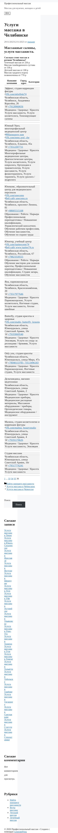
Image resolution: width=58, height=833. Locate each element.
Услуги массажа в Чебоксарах (20, 486)
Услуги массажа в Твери (8, 533)
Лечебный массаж (15, 818)
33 (9, 478)
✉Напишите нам (14, 134)
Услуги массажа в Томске (8, 656)
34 (12, 478)
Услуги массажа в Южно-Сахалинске (8, 543)
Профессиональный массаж (17, 3)
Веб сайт (16, 198)
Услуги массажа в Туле (8, 649)
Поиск (7, 500)
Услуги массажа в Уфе (8, 596)
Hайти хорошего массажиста (20, 484)
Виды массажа (14, 808)
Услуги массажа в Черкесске (20, 489)
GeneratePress (20, 831)
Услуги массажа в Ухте (8, 588)
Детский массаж (14, 813)
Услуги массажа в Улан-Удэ (8, 630)
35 (15, 478)
